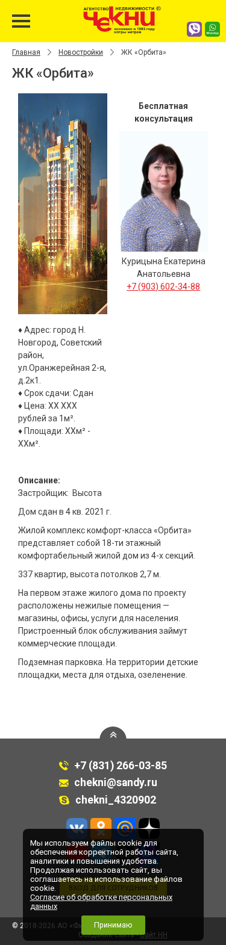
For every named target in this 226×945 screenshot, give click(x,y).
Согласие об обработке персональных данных (101, 902)
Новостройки (80, 52)
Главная (26, 52)
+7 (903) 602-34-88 (163, 286)
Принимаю (113, 924)
